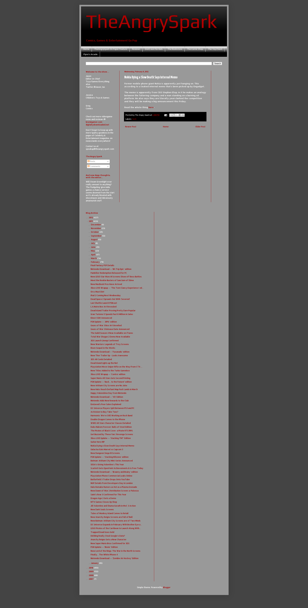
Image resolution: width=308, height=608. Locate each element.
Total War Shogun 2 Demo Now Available (110, 336)
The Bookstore (174, 49)
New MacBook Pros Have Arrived (106, 284)
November (96, 228)
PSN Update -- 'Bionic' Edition (104, 547)
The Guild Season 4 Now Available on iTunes (112, 333)
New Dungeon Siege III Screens (105, 453)
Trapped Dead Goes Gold (102, 532)
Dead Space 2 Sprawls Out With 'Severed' (110, 299)
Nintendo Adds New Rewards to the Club (110, 400)
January (95, 563)
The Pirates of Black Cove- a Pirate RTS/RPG (112, 430)
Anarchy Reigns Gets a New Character (108, 539)
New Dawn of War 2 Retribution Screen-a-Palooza (115, 490)
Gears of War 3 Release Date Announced (110, 329)
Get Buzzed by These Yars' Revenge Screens (112, 434)
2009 (91, 571)
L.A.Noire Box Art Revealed (103, 306)
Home (86, 49)
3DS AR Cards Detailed (101, 359)
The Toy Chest (215, 49)
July (93, 243)
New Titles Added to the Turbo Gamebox (110, 370)
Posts (92, 161)
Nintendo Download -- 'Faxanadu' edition (110, 352)
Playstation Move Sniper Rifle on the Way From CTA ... (116, 367)
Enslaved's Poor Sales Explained (106, 404)
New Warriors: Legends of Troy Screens (110, 344)
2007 (91, 579)
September (96, 236)
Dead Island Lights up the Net (104, 363)
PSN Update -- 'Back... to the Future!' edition (111, 382)
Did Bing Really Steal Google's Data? (108, 536)
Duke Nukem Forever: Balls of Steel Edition (111, 427)
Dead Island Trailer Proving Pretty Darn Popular (113, 310)
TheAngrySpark (151, 21)
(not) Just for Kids (154, 49)
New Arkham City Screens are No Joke (109, 385)
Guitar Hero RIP (98, 442)
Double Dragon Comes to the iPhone (108, 419)
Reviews (136, 49)
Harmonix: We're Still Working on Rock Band (111, 415)
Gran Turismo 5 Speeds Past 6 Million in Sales (112, 314)
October (95, 232)
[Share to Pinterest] (183, 115)
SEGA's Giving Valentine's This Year (107, 464)
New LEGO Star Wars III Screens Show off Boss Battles (116, 276)
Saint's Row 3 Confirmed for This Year (108, 494)
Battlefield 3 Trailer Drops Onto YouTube (110, 479)
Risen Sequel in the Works (103, 348)
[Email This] (170, 115)
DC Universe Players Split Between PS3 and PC (112, 408)
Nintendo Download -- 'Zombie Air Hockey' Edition (114, 558)
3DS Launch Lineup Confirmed (105, 340)
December (96, 224)
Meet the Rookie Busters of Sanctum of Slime (112, 280)
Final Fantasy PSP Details (102, 265)
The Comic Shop (195, 49)
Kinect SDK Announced (101, 318)
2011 (91, 221)
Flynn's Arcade (90, 54)
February (95, 262)
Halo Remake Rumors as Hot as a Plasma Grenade (114, 487)
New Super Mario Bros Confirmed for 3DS (110, 543)
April (93, 254)
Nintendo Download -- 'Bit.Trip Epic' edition (111, 269)
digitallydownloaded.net (97, 124)
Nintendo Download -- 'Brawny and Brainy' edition (114, 472)
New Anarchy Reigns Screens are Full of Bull (112, 517)
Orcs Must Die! (97, 292)
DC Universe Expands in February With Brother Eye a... (116, 524)
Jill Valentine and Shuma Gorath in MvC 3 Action (113, 506)
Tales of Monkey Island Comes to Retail (109, 513)
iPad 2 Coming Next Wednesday (106, 295)
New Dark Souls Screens (102, 509)
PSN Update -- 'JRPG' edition (104, 322)
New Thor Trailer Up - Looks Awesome (109, 355)
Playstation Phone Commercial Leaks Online (111, 476)
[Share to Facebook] (180, 115)
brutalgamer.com (94, 122)
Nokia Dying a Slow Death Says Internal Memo (112, 446)
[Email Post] (165, 115)
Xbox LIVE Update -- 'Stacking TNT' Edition (111, 438)
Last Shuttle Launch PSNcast (104, 303)
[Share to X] (177, 115)
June (93, 247)
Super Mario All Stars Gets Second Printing (110, 378)
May (93, 251)
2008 (91, 575)
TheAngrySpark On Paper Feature (110, 49)
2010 (91, 568)
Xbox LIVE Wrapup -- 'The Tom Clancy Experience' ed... (117, 288)
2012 (91, 217)
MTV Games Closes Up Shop (104, 502)
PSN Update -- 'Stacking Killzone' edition (109, 457)
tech (134, 119)
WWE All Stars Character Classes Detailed (111, 423)
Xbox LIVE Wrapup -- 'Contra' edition (108, 374)
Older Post (200, 126)
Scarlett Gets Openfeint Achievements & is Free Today (117, 468)
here (151, 107)
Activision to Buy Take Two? (104, 412)
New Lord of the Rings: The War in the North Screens (115, 551)
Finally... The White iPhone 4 (104, 554)
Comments (95, 166)
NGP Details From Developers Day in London (112, 483)
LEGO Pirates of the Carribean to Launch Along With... (116, 528)
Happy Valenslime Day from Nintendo (108, 393)
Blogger (167, 587)
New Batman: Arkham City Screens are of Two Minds (116, 521)
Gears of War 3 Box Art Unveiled (106, 325)
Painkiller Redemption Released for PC (109, 273)
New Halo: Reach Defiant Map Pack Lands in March (114, 389)
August (94, 239)
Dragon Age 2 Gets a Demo (103, 498)
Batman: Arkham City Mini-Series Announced (112, 460)
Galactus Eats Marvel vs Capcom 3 (107, 449)
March (94, 258)
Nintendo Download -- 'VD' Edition (107, 397)
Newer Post (130, 126)
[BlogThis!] (173, 115)
